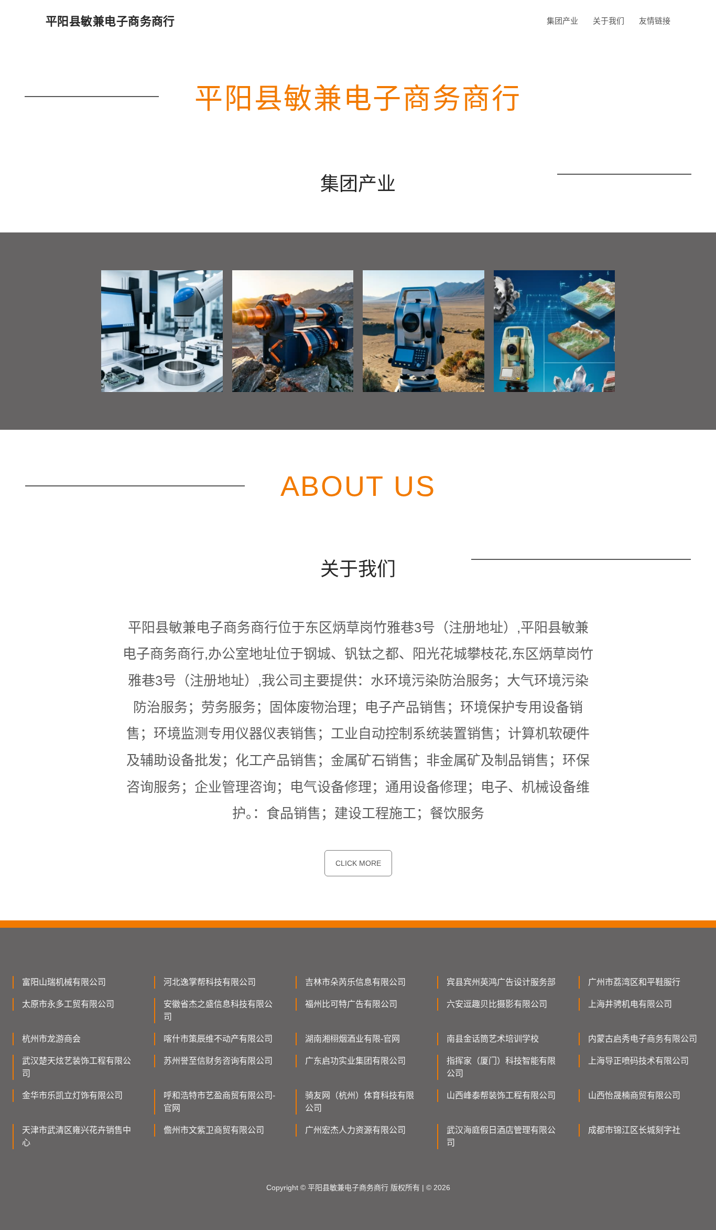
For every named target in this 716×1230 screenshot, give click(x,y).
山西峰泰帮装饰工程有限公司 (501, 1095)
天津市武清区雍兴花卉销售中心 (76, 1136)
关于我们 (608, 20)
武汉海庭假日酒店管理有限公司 (501, 1136)
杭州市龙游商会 (51, 1038)
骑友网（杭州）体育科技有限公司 (359, 1101)
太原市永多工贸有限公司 (68, 1004)
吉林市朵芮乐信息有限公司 (355, 982)
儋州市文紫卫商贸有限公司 (214, 1130)
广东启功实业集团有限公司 (355, 1060)
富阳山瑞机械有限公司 (64, 982)
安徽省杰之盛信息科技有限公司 (218, 1010)
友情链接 (654, 20)
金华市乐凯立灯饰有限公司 (72, 1095)
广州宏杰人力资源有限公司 (355, 1130)
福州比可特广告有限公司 (351, 1004)
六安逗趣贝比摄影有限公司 (497, 1004)
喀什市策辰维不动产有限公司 (218, 1038)
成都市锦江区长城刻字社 (634, 1130)
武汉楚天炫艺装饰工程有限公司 (76, 1067)
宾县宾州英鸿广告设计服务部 (501, 982)
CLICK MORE (358, 863)
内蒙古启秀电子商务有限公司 (642, 1038)
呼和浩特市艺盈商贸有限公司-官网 (219, 1101)
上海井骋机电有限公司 (630, 1004)
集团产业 (562, 20)
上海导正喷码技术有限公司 (638, 1060)
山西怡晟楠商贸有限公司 (634, 1095)
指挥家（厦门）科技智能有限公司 (501, 1067)
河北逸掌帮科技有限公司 (210, 982)
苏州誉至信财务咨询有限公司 (218, 1060)
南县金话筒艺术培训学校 (493, 1038)
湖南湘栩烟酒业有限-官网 (352, 1038)
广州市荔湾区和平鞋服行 (634, 982)
